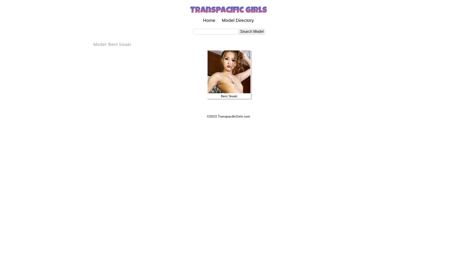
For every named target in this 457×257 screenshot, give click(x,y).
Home (209, 20)
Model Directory (238, 20)
